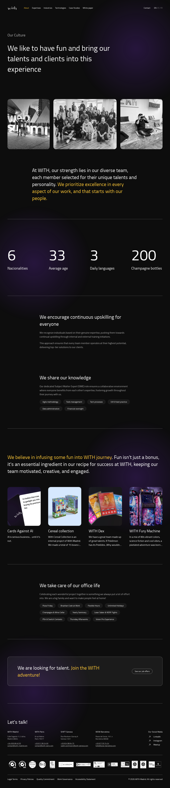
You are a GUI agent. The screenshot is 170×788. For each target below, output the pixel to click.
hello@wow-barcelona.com (106, 745)
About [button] (26, 7)
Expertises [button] (36, 7)
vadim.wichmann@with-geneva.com (74, 745)
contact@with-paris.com (44, 745)
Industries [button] (48, 7)
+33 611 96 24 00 (41, 743)
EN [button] (155, 7)
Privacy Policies (27, 779)
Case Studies (74, 7)
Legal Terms (12, 779)
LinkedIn (157, 736)
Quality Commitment (45, 779)
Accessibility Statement (85, 779)
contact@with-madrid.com (17, 745)
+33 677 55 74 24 (102, 743)
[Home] (11, 8)
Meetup (156, 744)
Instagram (157, 740)
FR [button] (161, 7)
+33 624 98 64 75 (67, 743)
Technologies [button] (60, 7)
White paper (88, 7)
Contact (147, 7)
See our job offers (142, 671)
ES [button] (158, 7)
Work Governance (64, 779)
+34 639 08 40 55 (14, 743)
